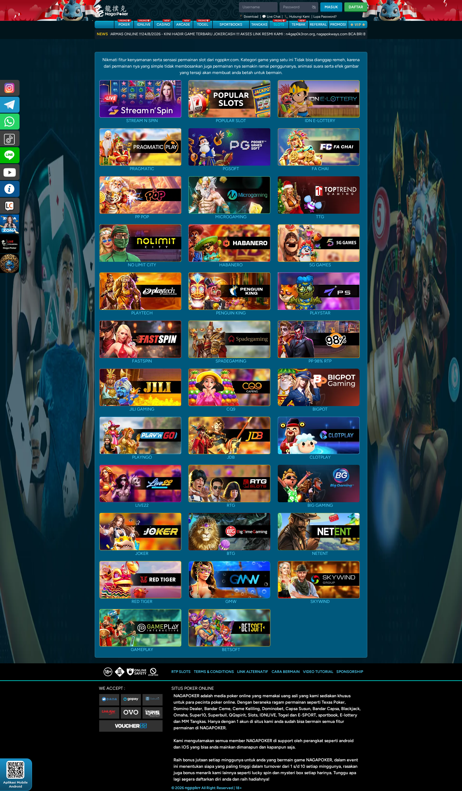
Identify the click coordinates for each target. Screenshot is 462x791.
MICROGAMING (231, 216)
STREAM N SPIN (142, 120)
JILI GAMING (141, 409)
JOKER (141, 553)
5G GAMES (320, 264)
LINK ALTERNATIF (252, 671)
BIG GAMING (320, 505)
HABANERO (230, 264)
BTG (231, 553)
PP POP (142, 216)
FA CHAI (320, 168)
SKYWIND (320, 601)
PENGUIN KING (231, 312)
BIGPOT (320, 409)
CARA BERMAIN (286, 671)
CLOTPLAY (320, 457)
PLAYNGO (142, 457)
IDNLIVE (144, 23)
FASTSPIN (142, 361)
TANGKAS (259, 24)
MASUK (331, 7)
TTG (320, 216)
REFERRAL (318, 24)
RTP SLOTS (181, 671)
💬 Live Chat (271, 16)
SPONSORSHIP (349, 671)
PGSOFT (231, 168)
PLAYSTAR (320, 312)
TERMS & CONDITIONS (214, 671)
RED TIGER (142, 601)
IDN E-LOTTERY (320, 120)
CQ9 (230, 409)
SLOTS (279, 23)
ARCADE (183, 23)
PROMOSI (338, 24)
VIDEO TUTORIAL (318, 671)
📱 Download (249, 16)
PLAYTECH (142, 312)
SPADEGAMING (230, 361)
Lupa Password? (325, 16)
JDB (231, 457)
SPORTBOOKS (231, 24)
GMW (230, 601)
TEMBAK (298, 23)
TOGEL (202, 23)
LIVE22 (142, 505)
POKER (124, 23)
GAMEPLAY (142, 649)
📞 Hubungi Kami (297, 16)
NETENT (320, 553)
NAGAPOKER (186, 695)
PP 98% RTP (320, 361)
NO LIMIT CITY (142, 264)
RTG (231, 505)
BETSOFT (231, 649)
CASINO (163, 23)
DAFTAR (356, 7)
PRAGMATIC (142, 168)
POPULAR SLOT (231, 120)
